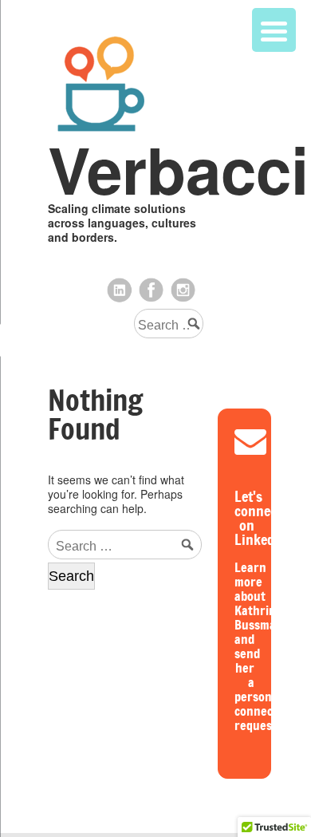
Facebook (151, 290)
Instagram (183, 290)
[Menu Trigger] (274, 30)
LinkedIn (119, 290)
